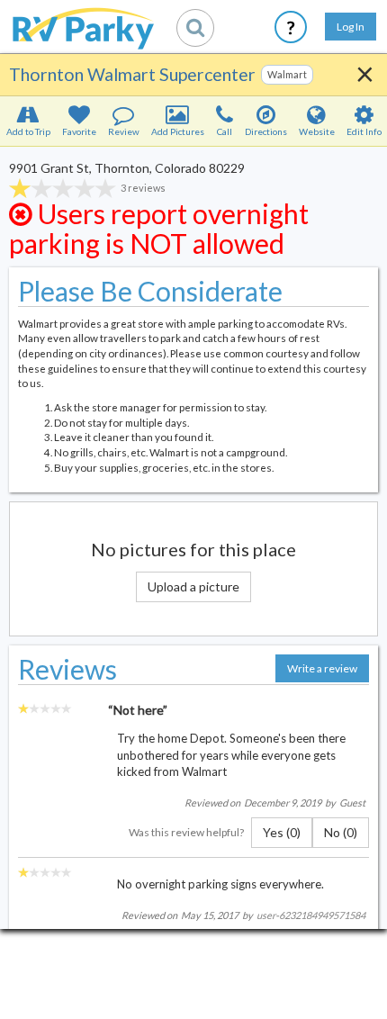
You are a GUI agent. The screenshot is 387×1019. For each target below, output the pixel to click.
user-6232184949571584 (310, 915)
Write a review (322, 668)
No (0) (340, 832)
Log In (350, 26)
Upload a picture (193, 586)
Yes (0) (282, 832)
